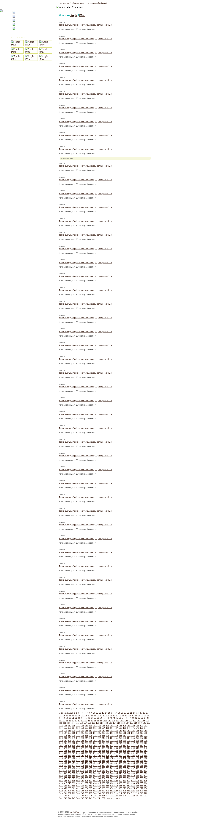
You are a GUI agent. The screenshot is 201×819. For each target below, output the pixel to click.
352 (99, 751)
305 (78, 746)
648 (107, 786)
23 (134, 713)
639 (69, 786)
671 (116, 788)
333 (107, 748)
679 (61, 791)
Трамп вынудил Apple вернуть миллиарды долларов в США (85, 25)
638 (65, 786)
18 (119, 713)
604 (99, 781)
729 (95, 796)
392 (90, 756)
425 (141, 758)
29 (63, 715)
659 (65, 788)
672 (120, 788)
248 (103, 738)
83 (142, 718)
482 (116, 766)
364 (61, 753)
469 (61, 766)
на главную (64, 3)
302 (65, 746)
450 (69, 763)
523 (111, 771)
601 (86, 781)
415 (99, 758)
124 (114, 723)
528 (133, 771)
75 (117, 718)
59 (67, 718)
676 (137, 788)
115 (77, 723)
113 (69, 723)
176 (65, 730)
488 (141, 766)
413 (90, 758)
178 (73, 730)
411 (82, 758)
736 (124, 796)
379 (124, 753)
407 (65, 758)
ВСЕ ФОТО (29, 38)
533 (65, 773)
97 (95, 720)
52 (136, 715)
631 (124, 783)
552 (145, 773)
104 (122, 720)
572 (141, 776)
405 (145, 756)
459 (107, 763)
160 (86, 728)
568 (124, 776)
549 (133, 773)
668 (103, 788)
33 (76, 715)
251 (116, 738)
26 (144, 713)
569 (128, 776)
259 (61, 740)
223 (86, 735)
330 (95, 748)
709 (99, 793)
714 (120, 793)
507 (133, 768)
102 (113, 720)
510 (145, 768)
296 (128, 743)
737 (128, 796)
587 (116, 778)
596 (65, 781)
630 (120, 783)
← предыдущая (66, 713)
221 (78, 735)
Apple (73, 15)
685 (86, 791)
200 (78, 733)
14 (106, 713)
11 (97, 713)
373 (99, 753)
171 (133, 728)
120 (97, 723)
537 (82, 773)
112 (64, 723)
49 (126, 715)
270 (107, 740)
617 (65, 783)
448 (61, 763)
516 (82, 771)
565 (112, 776)
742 (61, 798)
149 (128, 725)
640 (73, 786)
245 (90, 738)
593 (141, 778)
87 (63, 720)
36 (85, 715)
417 (107, 758)
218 (65, 735)
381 (133, 753)
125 (118, 723)
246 (95, 738)
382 (137, 753)
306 (82, 746)
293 (116, 743)
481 (112, 766)
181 (86, 730)
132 (148, 723)
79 (129, 718)
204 (95, 733)
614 (141, 781)
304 (73, 746)
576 (69, 778)
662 (78, 788)
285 (82, 743)
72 (107, 718)
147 (120, 725)
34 (79, 715)
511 (60, 771)
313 (111, 746)
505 (124, 768)
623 (90, 783)
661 (73, 788)
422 (128, 758)
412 (86, 758)
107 (134, 720)
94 (85, 720)
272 (116, 740)
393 (95, 756)
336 (120, 748)
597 (69, 781)
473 (78, 766)
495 (82, 768)
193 (137, 730)
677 (141, 788)
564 (107, 776)
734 (116, 796)
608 (116, 781)
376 (112, 753)
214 (137, 733)
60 (70, 718)
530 (141, 771)
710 (103, 793)
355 (112, 751)
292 (112, 743)
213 (133, 733)
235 (137, 735)
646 (99, 786)
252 (120, 738)
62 (76, 718)
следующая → (113, 798)
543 (107, 773)
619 (73, 783)
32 (73, 715)
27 (147, 713)
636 (145, 783)
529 (137, 771)
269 (103, 740)
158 (78, 728)
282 (69, 743)
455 (90, 763)
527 (128, 771)
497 (90, 768)
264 (82, 740)
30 (67, 715)
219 (69, 735)
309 (95, 746)
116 (81, 723)
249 (107, 738)
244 (86, 738)
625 (99, 783)
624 (95, 783)
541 (99, 773)
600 (82, 781)
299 (141, 743)
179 (78, 730)
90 (73, 720)
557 (78, 776)
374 (103, 753)
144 (107, 725)
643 (86, 786)
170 (128, 728)
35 (82, 715)
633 (133, 783)
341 (141, 748)
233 (128, 735)
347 (78, 751)
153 (145, 725)
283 (73, 743)
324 (69, 748)
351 (95, 751)
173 (141, 728)
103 (117, 720)
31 (70, 715)
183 (95, 730)
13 (103, 713)
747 (82, 798)
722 (65, 796)
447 (145, 761)
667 (99, 788)
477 (95, 766)
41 (101, 715)
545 (116, 773)
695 (128, 791)
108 (139, 720)
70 (101, 718)
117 (85, 723)
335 (116, 748)
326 (78, 748)
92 (79, 720)
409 (73, 758)
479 (103, 766)
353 (103, 751)
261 (69, 740)
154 (61, 728)
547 (124, 773)
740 (141, 796)
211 (124, 733)
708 (95, 793)
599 (78, 781)
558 (82, 776)
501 (107, 768)
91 (76, 720)
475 (86, 766)
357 (120, 751)
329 (90, 748)
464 (128, 763)
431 (78, 761)
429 (69, 761)
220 (73, 735)
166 (112, 728)
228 (107, 735)
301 (61, 746)
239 (65, 738)
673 (124, 788)
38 (92, 715)
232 (124, 735)
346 (73, 751)
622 (86, 783)
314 (116, 746)
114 (73, 723)
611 (128, 781)
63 (79, 718)
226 (99, 735)
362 (141, 751)
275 (128, 740)
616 (61, 783)
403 (137, 756)
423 (133, 758)
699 (145, 791)
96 (92, 720)
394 (99, 756)
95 (89, 720)
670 (112, 788)
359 (128, 751)
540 (95, 773)
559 (86, 776)
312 (107, 746)
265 (86, 740)
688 (99, 791)
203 (90, 733)
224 (90, 735)
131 (144, 723)
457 (99, 763)
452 (78, 763)
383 (141, 753)
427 (61, 761)
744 (69, 798)
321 (145, 746)
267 (95, 740)
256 (137, 738)
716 (128, 793)
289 (99, 743)
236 (141, 735)
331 (99, 748)
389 (78, 756)
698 (141, 791)
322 (61, 748)
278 (141, 740)
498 (95, 768)
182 (90, 730)
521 (103, 771)
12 (100, 713)
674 (128, 788)
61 (73, 718)
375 (107, 753)
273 (120, 740)
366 (69, 753)
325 (73, 748)
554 (65, 776)
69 (98, 718)
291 (107, 743)
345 (69, 751)
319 (137, 746)
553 (61, 776)
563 (103, 776)
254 (128, 738)
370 (86, 753)
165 (107, 728)
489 (145, 766)
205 (99, 733)
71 (104, 718)
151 (137, 725)
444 (133, 761)
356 (116, 751)
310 (99, 746)
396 (107, 756)
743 (65, 798)
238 (61, 738)
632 (128, 783)
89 (70, 720)
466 (137, 763)
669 (107, 788)
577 (73, 778)
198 (69, 733)
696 (133, 791)
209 (116, 733)
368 (78, 753)
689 (103, 791)
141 (95, 725)
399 (120, 756)
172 (137, 728)
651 (120, 786)
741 (145, 796)
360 (133, 751)
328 (86, 748)
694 (124, 791)
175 (61, 730)
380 (128, 753)
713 (116, 793)
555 (69, 776)
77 (123, 718)
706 (86, 793)
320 (141, 746)
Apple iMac (75, 812)
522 (107, 771)
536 (78, 773)
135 (69, 725)
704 (78, 793)
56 (148, 715)
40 (98, 715)
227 (103, 735)
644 (90, 786)
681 (69, 791)
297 (133, 743)
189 (120, 730)
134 (65, 725)
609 (120, 781)
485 (128, 766)
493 (73, 768)
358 (124, 751)
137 (78, 725)
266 (90, 740)
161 (90, 728)
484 (124, 766)
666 (95, 788)
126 (123, 723)
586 (112, 778)
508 (137, 768)
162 (95, 728)
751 (99, 798)
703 (73, 793)
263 (78, 740)
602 (90, 781)
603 (95, 781)
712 (111, 793)
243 (82, 738)
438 (107, 761)
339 (133, 748)
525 (120, 771)
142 (99, 725)
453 (82, 763)
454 (86, 763)
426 (145, 758)
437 (103, 761)
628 (112, 783)
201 (82, 733)
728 (90, 796)
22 (131, 713)
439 (112, 761)
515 (77, 771)
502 (112, 768)
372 (95, 753)
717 (133, 793)
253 (124, 738)
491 (65, 768)
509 (141, 768)
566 (116, 776)
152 (141, 725)
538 (86, 773)
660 (69, 788)
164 (103, 728)
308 (90, 746)
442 (124, 761)
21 (128, 713)
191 (128, 730)
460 (112, 763)
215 (141, 733)
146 (116, 725)
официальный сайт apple (97, 3)
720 (145, 793)
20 (125, 713)
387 (69, 756)
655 (137, 786)
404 (141, 756)
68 (95, 718)
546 (120, 773)
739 (137, 796)
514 (73, 771)
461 (116, 763)
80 (133, 718)
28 (60, 715)
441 (120, 761)
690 (107, 791)
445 (137, 761)
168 (120, 728)
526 (124, 771)
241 (73, 738)
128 (131, 723)
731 (103, 796)
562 (99, 776)
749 (90, 798)
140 (90, 725)
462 (120, 763)
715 (124, 793)
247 (99, 738)
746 (78, 798)
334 (112, 748)
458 (103, 763)
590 (128, 778)
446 (141, 761)
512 (65, 771)
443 (128, 761)
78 (126, 718)
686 (90, 791)
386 (65, 756)
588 (120, 778)
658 (61, 788)
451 (73, 763)
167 (116, 728)
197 (65, 733)
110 (147, 720)
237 (145, 735)
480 (107, 766)
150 (133, 725)
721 (61, 796)
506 (128, 768)
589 (124, 778)
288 (95, 743)
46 (117, 715)
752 (103, 798)
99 (101, 720)
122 (106, 723)
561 (95, 776)
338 (128, 748)
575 (65, 778)
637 (61, 786)
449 (65, 763)
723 (69, 796)
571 (137, 776)
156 (69, 728)
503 (116, 768)
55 (145, 715)
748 (86, 798)
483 (120, 766)
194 (141, 730)
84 (145, 718)
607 (112, 781)
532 (61, 773)
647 (103, 786)
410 (78, 758)
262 (73, 740)
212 (128, 733)
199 (73, 733)
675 (133, 788)
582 (95, 778)
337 (124, 748)
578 (78, 778)
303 (69, 746)
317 (128, 746)
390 (82, 756)
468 (145, 763)
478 (99, 766)
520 (99, 771)
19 (122, 713)
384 (145, 753)
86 (60, 720)
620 (78, 783)
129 (135, 723)
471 (69, 766)
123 (110, 723)
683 (78, 791)
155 (65, 728)
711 (107, 793)
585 (107, 778)
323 (65, 748)
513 (69, 771)
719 (141, 793)
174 (145, 728)
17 (115, 713)
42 (104, 715)
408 (69, 758)
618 (69, 783)
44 (111, 715)
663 (82, 788)
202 (86, 733)
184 (99, 730)
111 (60, 723)
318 (133, 746)
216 (145, 733)
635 (141, 783)
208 (112, 733)
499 (99, 768)
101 (109, 720)
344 (65, 751)
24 (137, 713)
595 (61, 781)
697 (137, 791)
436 (99, 761)
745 (73, 798)
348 (82, 751)
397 (112, 756)
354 (107, 751)
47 (120, 715)
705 (82, 793)
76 (120, 718)
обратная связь (78, 3)
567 (120, 776)
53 (139, 715)
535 (73, 773)
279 (145, 740)
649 (112, 786)
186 (107, 730)
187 (112, 730)
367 (73, 753)
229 (112, 735)
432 (82, 761)
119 (93, 723)
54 (142, 715)
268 (99, 740)
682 (73, 791)
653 (128, 786)
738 (133, 796)
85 (148, 718)
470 (65, 766)
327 (82, 748)
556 (73, 776)
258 (145, 738)
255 (133, 738)
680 (65, 791)
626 (103, 783)
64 (82, 718)
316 (124, 746)
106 (130, 720)
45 (114, 715)
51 (133, 715)
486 (133, 766)
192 (133, 730)
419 (116, 758)
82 (139, 718)
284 (78, 743)
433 (86, 761)
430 (73, 761)
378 (120, 753)
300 (145, 743)
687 (95, 791)
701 (65, 793)
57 (60, 718)
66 (89, 718)
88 (67, 720)
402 (133, 756)
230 (116, 735)
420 (120, 758)
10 (94, 713)
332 (103, 748)
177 (69, 730)
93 (82, 720)
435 (95, 761)
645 (95, 786)
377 (116, 753)
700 (61, 793)
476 (90, 766)
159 (82, 728)
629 (116, 783)
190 (124, 730)
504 (120, 768)
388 (73, 756)
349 (86, 751)
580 (86, 778)
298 (137, 743)
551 (141, 773)
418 (111, 758)
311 (103, 746)
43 (107, 715)
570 (133, 776)
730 (99, 796)
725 (78, 796)
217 (61, 735)
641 (78, 786)
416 (103, 758)
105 (126, 720)
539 (90, 773)
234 (133, 735)
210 (120, 733)
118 (89, 723)
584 (103, 778)
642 (82, 786)
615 (145, 781)
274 (124, 740)
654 (133, 786)
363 (145, 751)
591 (133, 778)
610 (124, 781)
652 (124, 786)
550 (137, 773)
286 (86, 743)
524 (116, 771)
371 (90, 753)
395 (103, 756)
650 (116, 786)
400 (124, 756)
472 (73, 766)
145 (112, 725)
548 (128, 773)
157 (73, 728)
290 (103, 743)
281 (65, 743)
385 (61, 756)
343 (61, 751)
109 (143, 720)
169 (124, 728)
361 (137, 751)
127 (127, 723)
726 (82, 796)
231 (120, 735)
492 (69, 768)
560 (90, 776)
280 (61, 743)
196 (61, 733)
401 (128, 756)
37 (89, 715)
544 (112, 773)
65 (85, 718)
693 (120, 791)
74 (114, 718)
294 (120, 743)
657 (145, 786)
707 (90, 793)
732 (107, 796)
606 (107, 781)
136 (73, 725)
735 (120, 796)
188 (116, 730)
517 (86, 771)
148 (124, 725)
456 (95, 763)
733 (112, 796)
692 (116, 791)
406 (61, 758)
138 (82, 725)
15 (109, 713)
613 (137, 781)
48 (123, 715)
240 (69, 738)
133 (61, 725)
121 (101, 723)
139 (86, 725)
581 (90, 778)
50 (129, 715)
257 (141, 738)
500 (103, 768)
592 (137, 778)
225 (95, 735)
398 (116, 756)
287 (90, 743)
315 (120, 746)
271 (112, 740)
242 (78, 738)
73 (111, 718)
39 (95, 715)
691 (112, 791)
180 (82, 730)
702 (69, 793)
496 (86, 768)
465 (133, 763)
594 (145, 778)
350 (90, 751)
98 (98, 720)
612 (133, 781)
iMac (82, 15)
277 (137, 740)
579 (82, 778)
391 (86, 756)
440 (116, 761)
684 (82, 791)
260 (65, 740)
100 (105, 720)
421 (124, 758)
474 (82, 766)
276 (133, 740)
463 (124, 763)
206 (103, 733)
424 (137, 758)
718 (137, 793)
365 (65, 753)
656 (141, 786)
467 (141, 763)
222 (82, 735)
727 (86, 796)
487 (137, 766)
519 (94, 771)
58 (63, 718)
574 (61, 778)
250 (112, 738)
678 (145, 788)
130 (140, 723)
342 (145, 748)
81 (136, 718)
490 (61, 768)
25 (141, 713)
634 (137, 783)
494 (78, 768)
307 (86, 746)
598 (73, 781)
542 (103, 773)
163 (99, 728)
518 (90, 771)
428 (65, 761)
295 (124, 743)
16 (112, 713)
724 (73, 796)
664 (86, 788)
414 (94, 758)
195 (145, 730)
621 (82, 783)
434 (90, 761)
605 (103, 781)
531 (145, 771)
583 (99, 778)
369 (82, 753)
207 (107, 733)
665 (90, 788)
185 (103, 730)
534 (69, 773)
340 (137, 748)
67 (92, 718)
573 (145, 776)
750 (95, 798)
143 (103, 725)
